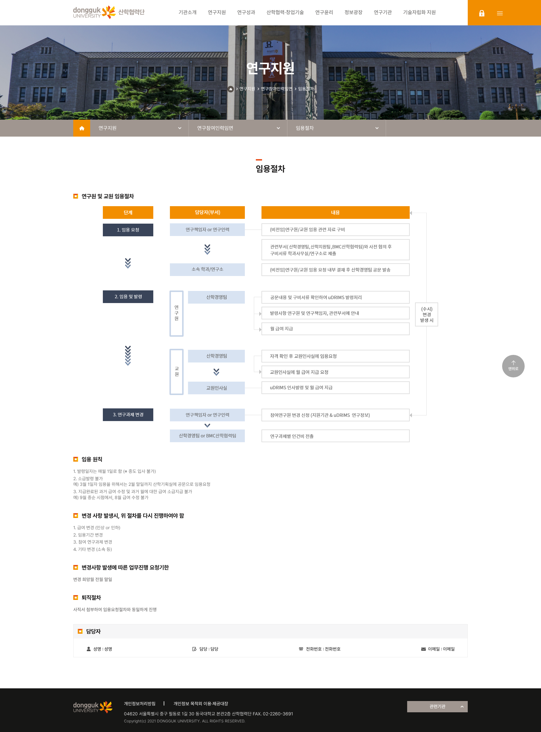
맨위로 (513, 368)
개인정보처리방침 (140, 703)
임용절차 (306, 89)
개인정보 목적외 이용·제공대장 (201, 703)
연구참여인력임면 (276, 89)
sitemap (500, 13)
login (482, 13)
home (81, 128)
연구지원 (247, 89)
